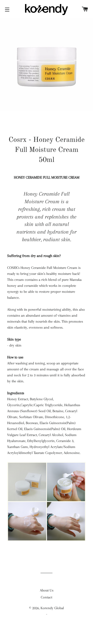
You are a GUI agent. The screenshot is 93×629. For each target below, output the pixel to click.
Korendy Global (52, 608)
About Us (46, 590)
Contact (46, 597)
